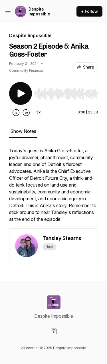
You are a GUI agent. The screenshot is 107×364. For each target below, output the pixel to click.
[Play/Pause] (20, 93)
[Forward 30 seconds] (26, 112)
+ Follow (89, 11)
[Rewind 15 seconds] (16, 112)
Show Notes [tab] (23, 131)
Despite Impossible (39, 12)
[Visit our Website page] (53, 331)
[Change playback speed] (38, 112)
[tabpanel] (53, 187)
